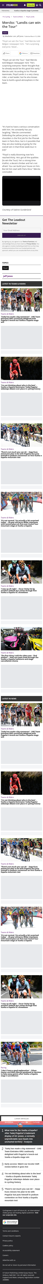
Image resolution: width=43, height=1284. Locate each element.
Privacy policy (8, 1241)
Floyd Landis (30, 17)
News (5, 33)
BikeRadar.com (10, 36)
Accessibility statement (11, 1250)
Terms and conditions (11, 1231)
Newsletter (36, 53)
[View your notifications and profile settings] (25, 5)
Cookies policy (8, 1245)
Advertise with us (9, 1260)
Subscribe (31, 5)
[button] (40, 5)
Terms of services (28, 242)
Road (5, 268)
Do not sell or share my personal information (19, 1265)
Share (7, 53)
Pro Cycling (6, 17)
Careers (5, 1255)
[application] (21, 189)
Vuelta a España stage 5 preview (26, 11)
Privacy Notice (31, 244)
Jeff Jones (20, 36)
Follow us (25, 53)
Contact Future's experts (12, 1236)
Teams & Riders (18, 17)
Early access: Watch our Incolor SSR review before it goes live (22, 1165)
